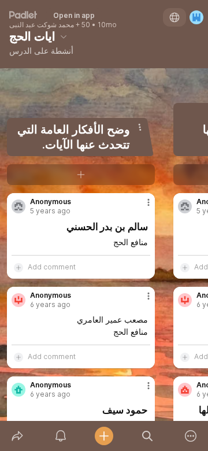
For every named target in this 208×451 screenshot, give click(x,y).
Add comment (52, 267)
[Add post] (103, 436)
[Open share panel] (17, 436)
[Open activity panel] (60, 436)
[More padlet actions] (191, 436)
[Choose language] (174, 17)
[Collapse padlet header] (63, 36)
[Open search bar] (147, 436)
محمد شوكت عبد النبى (41, 25)
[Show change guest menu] (196, 17)
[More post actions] (141, 207)
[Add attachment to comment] (18, 267)
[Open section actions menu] (140, 127)
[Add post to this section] (81, 174)
